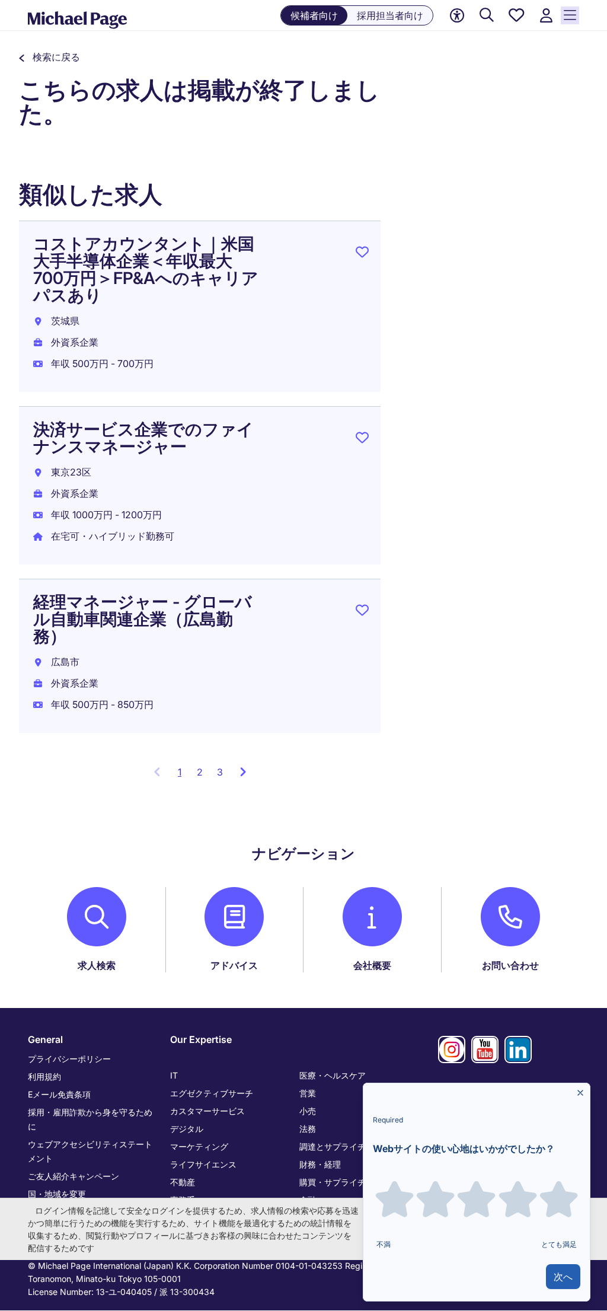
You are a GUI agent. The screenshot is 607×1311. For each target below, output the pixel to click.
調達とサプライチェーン (345, 1146)
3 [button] (220, 772)
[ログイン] (546, 16)
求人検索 (97, 965)
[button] (49, 57)
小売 (307, 1111)
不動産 (182, 1182)
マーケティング (199, 1146)
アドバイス (234, 965)
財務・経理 (320, 1164)
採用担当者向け (390, 15)
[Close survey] (580, 1092)
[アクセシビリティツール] (457, 15)
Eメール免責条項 (59, 1094)
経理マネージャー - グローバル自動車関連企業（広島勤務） (142, 619)
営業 (307, 1093)
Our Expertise (201, 1039)
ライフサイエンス (203, 1164)
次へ (563, 1277)
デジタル (186, 1129)
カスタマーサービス (207, 1111)
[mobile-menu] (570, 15)
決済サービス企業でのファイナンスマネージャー (143, 438)
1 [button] (184, 775)
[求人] (487, 15)
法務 (307, 1129)
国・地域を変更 (57, 1194)
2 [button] (200, 772)
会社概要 (372, 965)
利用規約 (44, 1076)
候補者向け (314, 15)
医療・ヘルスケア (332, 1075)
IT (174, 1075)
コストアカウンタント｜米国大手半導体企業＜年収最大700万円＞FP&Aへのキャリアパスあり (145, 269)
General (45, 1039)
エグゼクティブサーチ (211, 1093)
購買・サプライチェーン (345, 1182)
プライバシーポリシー (69, 1059)
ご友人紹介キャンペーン (73, 1176)
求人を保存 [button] (362, 254)
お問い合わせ (510, 965)
